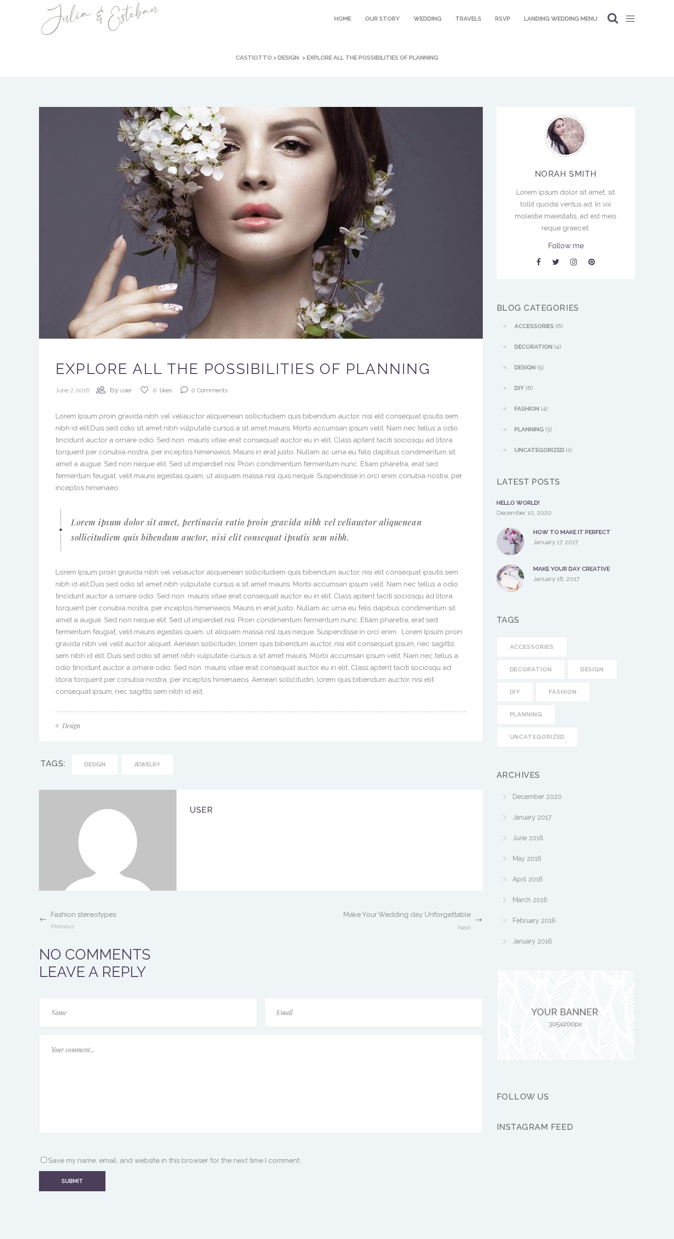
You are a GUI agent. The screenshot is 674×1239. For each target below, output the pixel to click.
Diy (515, 691)
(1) (543, 449)
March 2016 (530, 900)
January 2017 (532, 817)
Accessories (532, 646)
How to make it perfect (572, 532)
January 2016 (532, 941)
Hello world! (518, 502)
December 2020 (537, 796)
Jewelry (147, 764)
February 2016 (534, 920)
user (126, 390)
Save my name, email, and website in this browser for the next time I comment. (174, 1160)
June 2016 (528, 838)
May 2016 (527, 858)
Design (288, 57)
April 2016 (528, 879)
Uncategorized (537, 736)
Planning (526, 714)
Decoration (531, 669)
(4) (537, 346)
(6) (538, 326)
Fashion (562, 691)
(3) (533, 429)
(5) (529, 367)
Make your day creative (571, 568)
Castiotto (254, 57)
